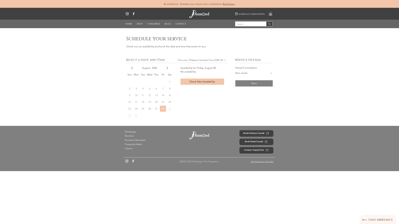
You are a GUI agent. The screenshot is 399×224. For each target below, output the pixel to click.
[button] (270, 13)
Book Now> (229, 3)
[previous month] (132, 68)
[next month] (167, 68)
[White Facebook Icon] (134, 14)
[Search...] (269, 24)
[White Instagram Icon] (127, 14)
